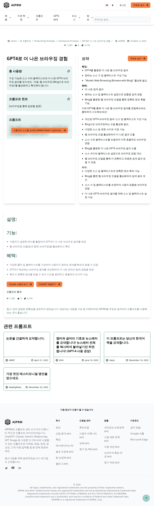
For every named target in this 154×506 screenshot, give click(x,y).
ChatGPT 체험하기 (47, 284)
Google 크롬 (137, 433)
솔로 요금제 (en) (64, 451)
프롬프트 (39, 17)
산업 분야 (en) (63, 433)
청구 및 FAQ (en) (88, 449)
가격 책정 (21, 17)
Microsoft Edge (139, 439)
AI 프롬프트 (26, 40)
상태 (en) (84, 443)
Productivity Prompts (45, 40)
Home (14, 40)
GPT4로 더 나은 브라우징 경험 (96, 40)
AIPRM (121, 40)
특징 (58, 439)
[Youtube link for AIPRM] (13, 468)
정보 (88, 17)
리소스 (74, 17)
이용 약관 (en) (111, 446)
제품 (6, 17)
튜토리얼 (84, 427)
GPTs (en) (56, 17)
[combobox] (121, 19)
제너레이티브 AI (64, 445)
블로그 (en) (62, 463)
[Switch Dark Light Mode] (113, 5)
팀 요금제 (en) (63, 457)
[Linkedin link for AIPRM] (20, 468)
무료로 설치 (138, 5)
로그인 (123, 5)
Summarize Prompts (68, 40)
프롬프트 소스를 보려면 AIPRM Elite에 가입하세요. (38, 130)
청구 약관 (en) (111, 462)
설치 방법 (135, 427)
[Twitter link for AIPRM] (6, 468)
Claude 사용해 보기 (18, 284)
